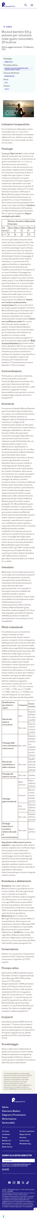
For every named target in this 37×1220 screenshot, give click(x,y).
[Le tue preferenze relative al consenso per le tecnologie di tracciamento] (4, 1216)
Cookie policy (24, 1141)
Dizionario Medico (11, 1110)
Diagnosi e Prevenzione (14, 1114)
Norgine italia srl (9, 76)
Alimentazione (9, 1118)
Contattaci (6, 1134)
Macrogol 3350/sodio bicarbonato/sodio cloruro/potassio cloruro (16, 69)
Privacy (4, 1137)
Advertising (6, 1144)
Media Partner (7, 1147)
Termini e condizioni (27, 1131)
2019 (6, 82)
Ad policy (23, 1137)
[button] (18, 108)
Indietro (9, 27)
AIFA (12, 1089)
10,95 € (7, 89)
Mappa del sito (25, 1134)
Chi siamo (5, 1131)
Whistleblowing (25, 1144)
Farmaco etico (9, 62)
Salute (5, 1107)
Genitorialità (8, 1122)
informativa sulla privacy (21, 1164)
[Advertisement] (18, 17)
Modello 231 (6, 1141)
